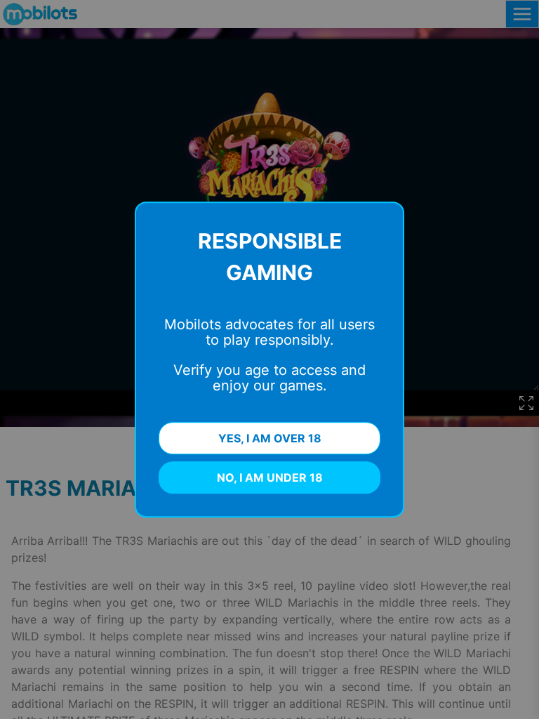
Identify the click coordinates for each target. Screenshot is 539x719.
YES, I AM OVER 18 (269, 438)
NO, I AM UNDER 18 (270, 477)
